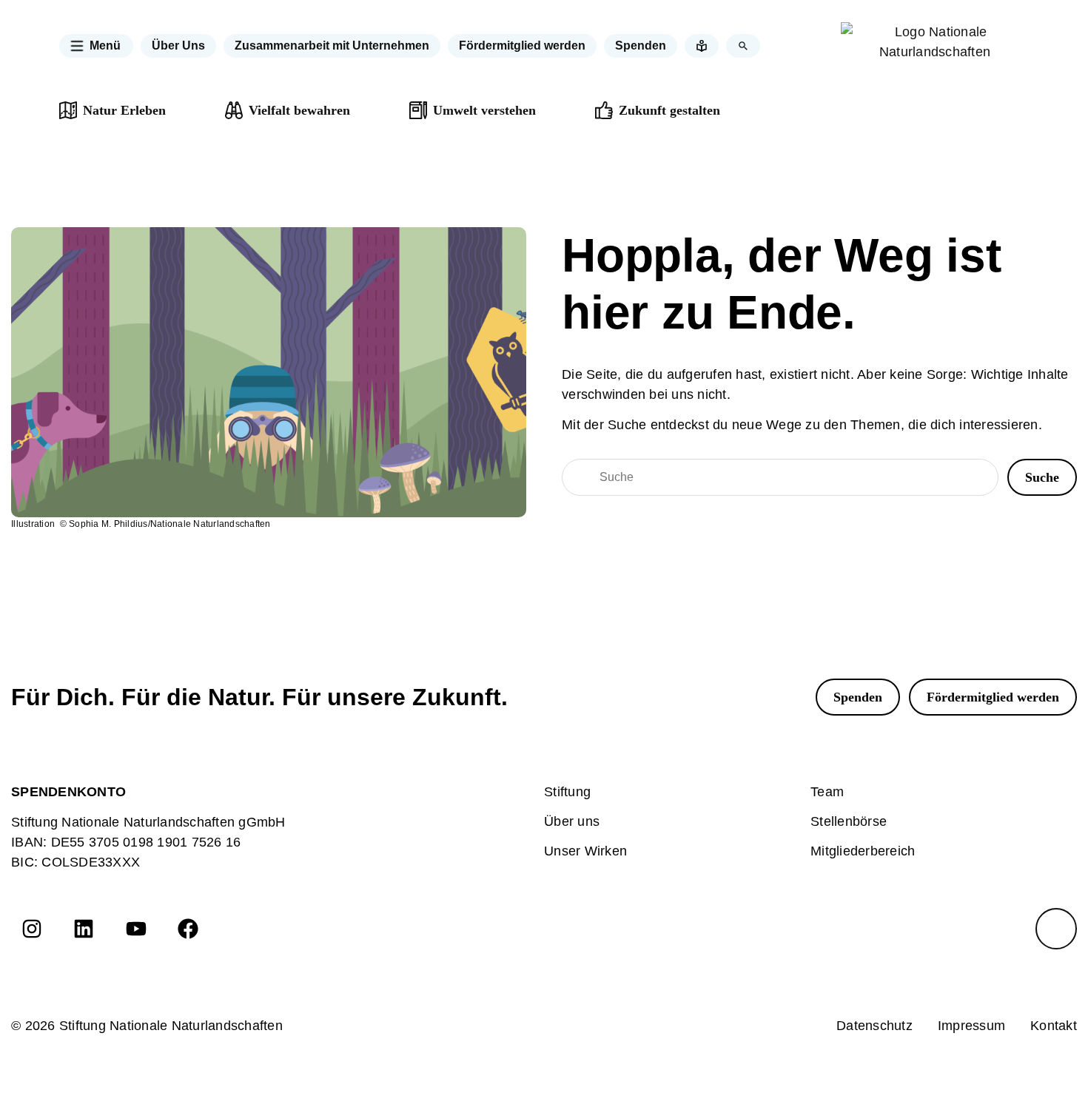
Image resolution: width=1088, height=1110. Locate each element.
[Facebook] (188, 928)
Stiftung (567, 791)
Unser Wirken (585, 851)
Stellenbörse (848, 821)
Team (827, 791)
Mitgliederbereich (862, 851)
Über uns (572, 821)
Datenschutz (874, 1025)
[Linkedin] (83, 928)
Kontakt (1053, 1025)
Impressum (971, 1025)
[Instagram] (32, 928)
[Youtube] (136, 928)
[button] (96, 46)
